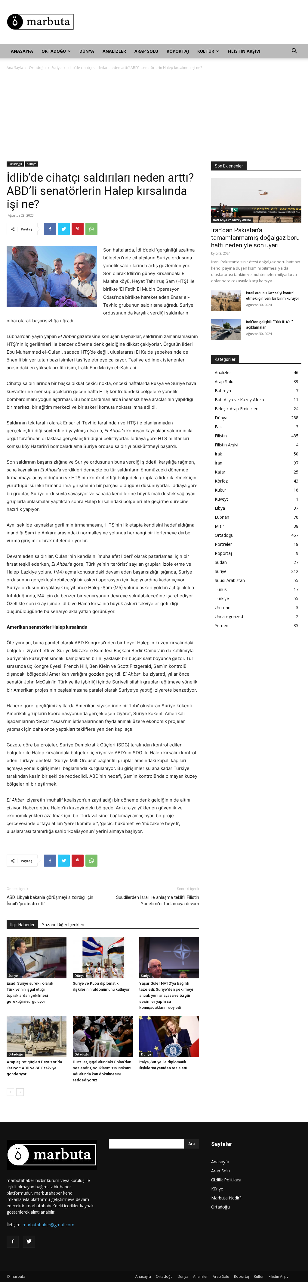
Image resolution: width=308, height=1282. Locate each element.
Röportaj (178, 51)
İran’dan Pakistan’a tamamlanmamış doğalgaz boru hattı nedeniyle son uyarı (255, 238)
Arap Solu (146, 51)
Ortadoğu (54, 51)
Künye (217, 1189)
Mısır (219, 526)
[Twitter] (64, 229)
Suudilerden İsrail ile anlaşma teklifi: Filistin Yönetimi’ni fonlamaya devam (157, 900)
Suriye (56, 67)
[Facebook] (50, 229)
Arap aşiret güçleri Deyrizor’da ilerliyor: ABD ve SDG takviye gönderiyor (34, 1068)
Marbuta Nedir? (226, 1198)
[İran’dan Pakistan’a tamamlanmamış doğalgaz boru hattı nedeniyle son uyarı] (256, 200)
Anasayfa (22, 51)
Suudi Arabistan (230, 580)
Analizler (114, 51)
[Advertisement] (192, 22)
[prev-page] (10, 1092)
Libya (220, 508)
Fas (218, 427)
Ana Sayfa (15, 67)
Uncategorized (229, 616)
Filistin (221, 436)
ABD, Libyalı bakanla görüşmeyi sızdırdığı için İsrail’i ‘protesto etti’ (50, 900)
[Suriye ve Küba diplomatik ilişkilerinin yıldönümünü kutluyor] (103, 957)
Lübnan (222, 517)
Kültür (205, 51)
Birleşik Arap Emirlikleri (236, 408)
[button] (294, 52)
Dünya (86, 51)
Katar (220, 472)
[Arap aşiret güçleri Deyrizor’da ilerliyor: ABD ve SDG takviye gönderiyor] (36, 1036)
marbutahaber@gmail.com (48, 1224)
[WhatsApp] (91, 229)
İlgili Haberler (22, 924)
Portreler (223, 544)
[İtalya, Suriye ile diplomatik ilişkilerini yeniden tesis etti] (169, 1036)
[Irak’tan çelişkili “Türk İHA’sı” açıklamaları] (226, 329)
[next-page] (20, 1092)
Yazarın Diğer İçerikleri (63, 924)
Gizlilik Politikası (226, 1180)
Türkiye (222, 598)
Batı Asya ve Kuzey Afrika (232, 220)
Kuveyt (221, 499)
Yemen (221, 625)
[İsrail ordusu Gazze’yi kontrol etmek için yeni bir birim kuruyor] (226, 300)
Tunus (221, 589)
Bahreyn (223, 390)
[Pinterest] (78, 229)
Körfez (221, 481)
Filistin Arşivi (244, 51)
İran (218, 463)
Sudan (221, 562)
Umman (222, 607)
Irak (218, 454)
